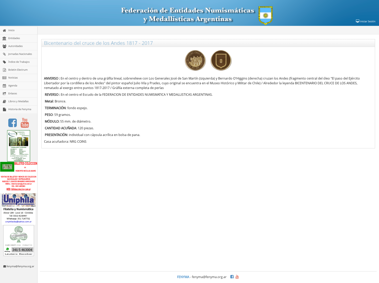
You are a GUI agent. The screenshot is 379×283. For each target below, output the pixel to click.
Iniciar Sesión (367, 21)
